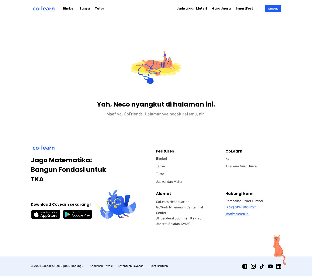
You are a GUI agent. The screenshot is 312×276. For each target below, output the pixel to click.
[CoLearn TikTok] (261, 266)
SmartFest (244, 8)
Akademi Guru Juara (241, 166)
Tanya (84, 8)
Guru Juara (221, 8)
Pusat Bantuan (158, 266)
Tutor (99, 8)
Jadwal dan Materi (192, 8)
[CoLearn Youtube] (270, 266)
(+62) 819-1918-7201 (241, 207)
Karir (229, 159)
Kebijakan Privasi (101, 266)
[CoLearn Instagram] (253, 266)
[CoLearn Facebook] (244, 266)
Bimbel (68, 8)
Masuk (273, 8)
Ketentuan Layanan (130, 266)
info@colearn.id (237, 214)
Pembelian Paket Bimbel (244, 201)
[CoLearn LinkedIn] (278, 266)
